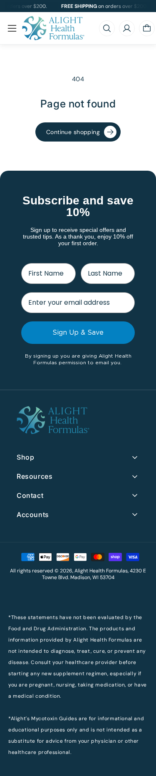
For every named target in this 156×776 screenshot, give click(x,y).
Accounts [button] (33, 514)
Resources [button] (34, 476)
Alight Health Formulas (101, 570)
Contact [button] (30, 495)
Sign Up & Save (78, 332)
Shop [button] (25, 457)
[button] (12, 28)
